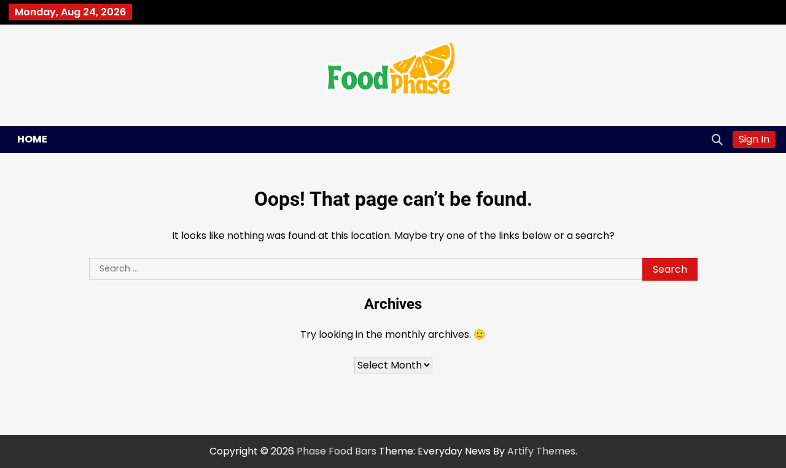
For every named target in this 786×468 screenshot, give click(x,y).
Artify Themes (541, 451)
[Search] (717, 139)
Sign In (754, 139)
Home (32, 139)
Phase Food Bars (336, 451)
